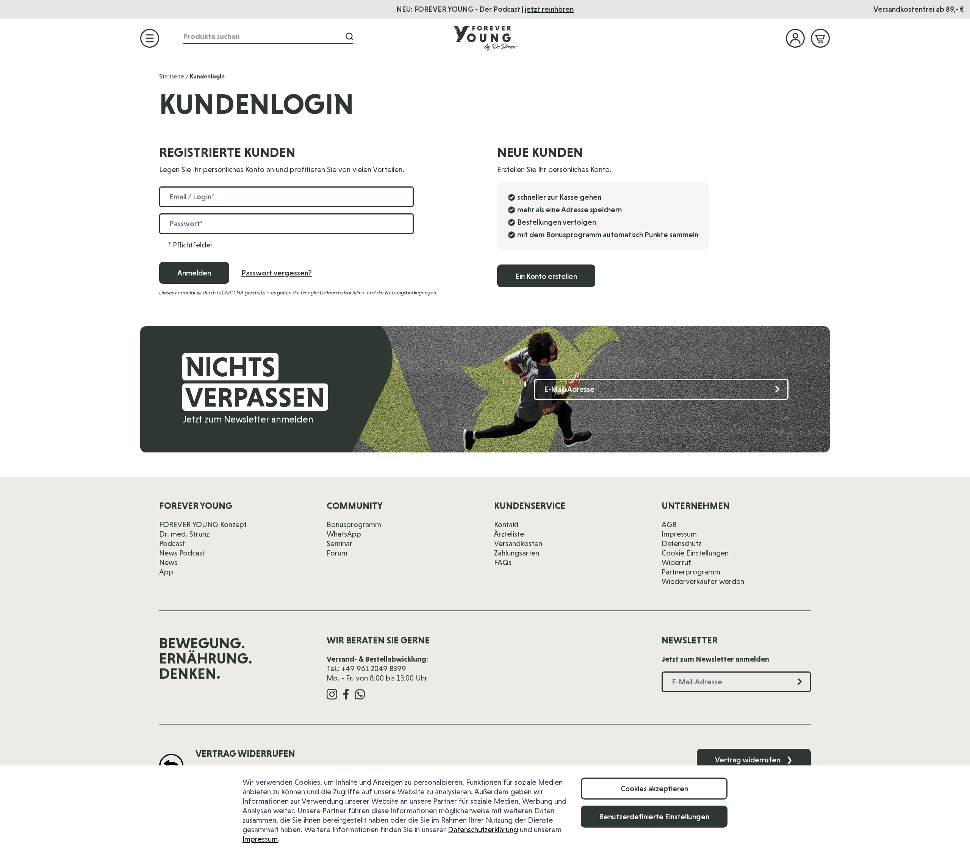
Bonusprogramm (354, 524)
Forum (337, 552)
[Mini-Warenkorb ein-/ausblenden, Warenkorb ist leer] (820, 38)
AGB (669, 524)
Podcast (172, 543)
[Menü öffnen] (149, 38)
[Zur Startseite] (485, 37)
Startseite (171, 76)
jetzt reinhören (549, 9)
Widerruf (676, 562)
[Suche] (349, 36)
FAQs (503, 562)
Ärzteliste (509, 533)
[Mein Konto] (795, 38)
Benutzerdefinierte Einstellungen (654, 816)
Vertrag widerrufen (754, 759)
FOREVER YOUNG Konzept (203, 524)
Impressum (260, 838)
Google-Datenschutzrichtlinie (333, 293)
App (166, 571)
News (168, 562)
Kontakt (506, 524)
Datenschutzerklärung (483, 829)
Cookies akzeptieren (654, 788)
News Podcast (182, 552)
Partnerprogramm (691, 571)
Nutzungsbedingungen (410, 293)
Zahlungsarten (516, 552)
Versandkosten (518, 543)
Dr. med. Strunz (184, 533)
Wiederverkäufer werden (703, 581)
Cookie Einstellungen (695, 552)
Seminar (339, 543)
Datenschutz (681, 543)
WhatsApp (344, 533)
